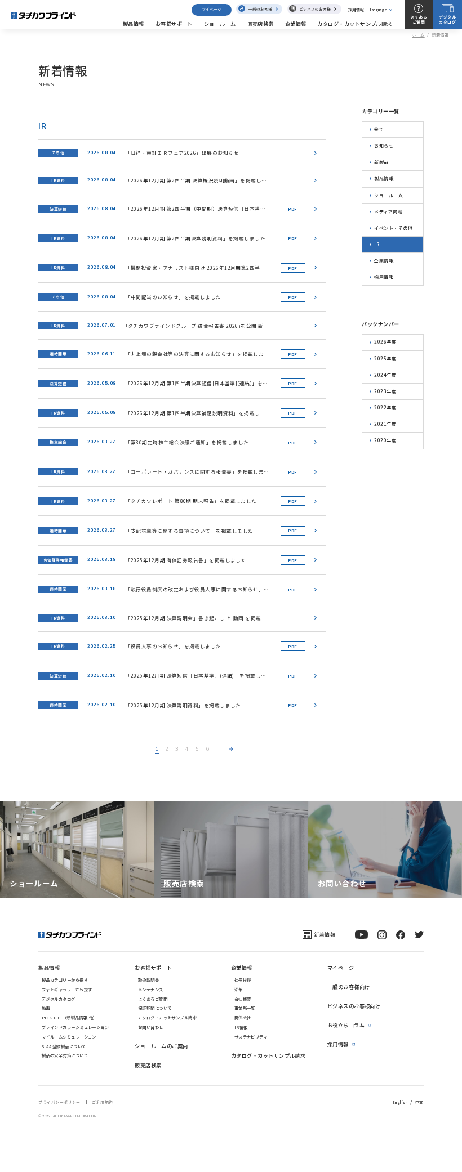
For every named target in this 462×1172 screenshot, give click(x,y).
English (399, 1102)
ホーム (418, 35)
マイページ (211, 9)
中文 (419, 1102)
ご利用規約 (102, 1102)
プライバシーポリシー (59, 1102)
